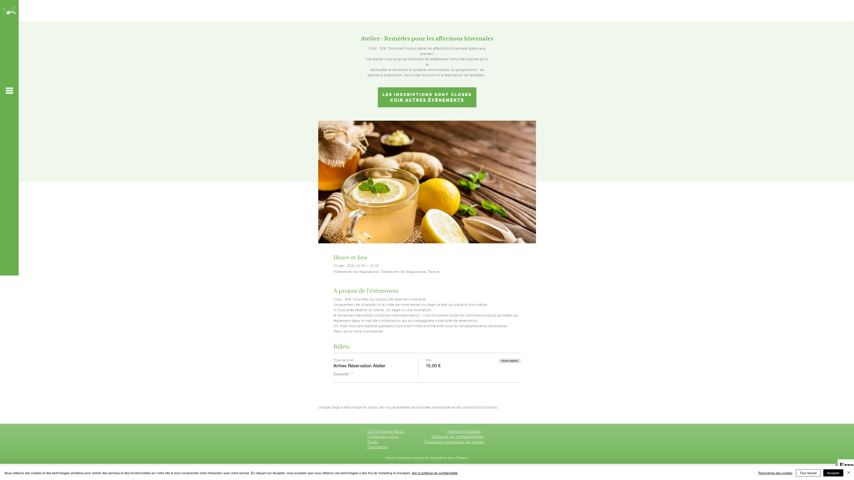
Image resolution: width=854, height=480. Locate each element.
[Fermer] (848, 472)
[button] (9, 90)
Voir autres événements (427, 99)
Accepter (833, 473)
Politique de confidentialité (457, 437)
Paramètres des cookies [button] (775, 473)
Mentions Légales (464, 432)
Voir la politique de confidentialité (435, 473)
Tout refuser (808, 473)
